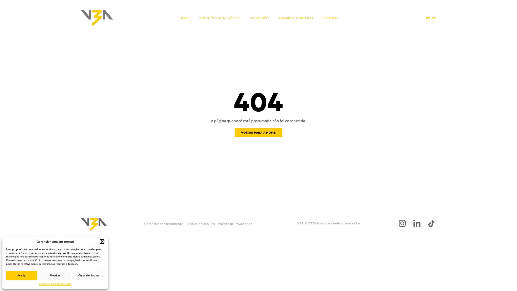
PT (428, 18)
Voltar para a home (258, 132)
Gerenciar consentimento (163, 224)
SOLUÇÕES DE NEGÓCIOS (219, 18)
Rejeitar (55, 275)
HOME (185, 18)
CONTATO (330, 18)
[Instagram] (402, 223)
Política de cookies (200, 224)
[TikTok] (431, 223)
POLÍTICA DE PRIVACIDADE (55, 284)
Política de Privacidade (235, 224)
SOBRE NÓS (259, 18)
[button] (102, 241)
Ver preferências (88, 275)
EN (434, 18)
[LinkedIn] (417, 223)
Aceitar (21, 275)
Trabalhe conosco (295, 18)
